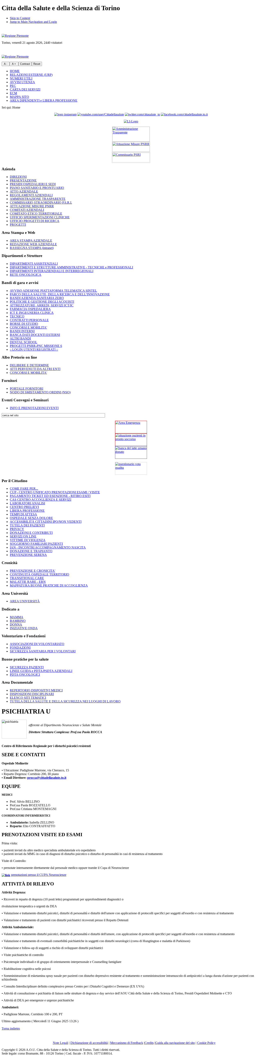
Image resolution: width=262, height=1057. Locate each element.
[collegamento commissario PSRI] (131, 157)
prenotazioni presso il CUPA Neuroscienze (38, 874)
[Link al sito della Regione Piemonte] (15, 35)
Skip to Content (20, 18)
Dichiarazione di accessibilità (89, 1043)
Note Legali (60, 1043)
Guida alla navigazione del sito (175, 1043)
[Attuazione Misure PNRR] (131, 147)
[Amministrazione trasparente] (131, 134)
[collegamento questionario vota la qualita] (131, 468)
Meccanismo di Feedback (126, 1043)
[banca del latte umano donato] (131, 452)
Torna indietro (11, 1028)
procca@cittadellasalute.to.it (46, 777)
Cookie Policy (206, 1043)
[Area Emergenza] (131, 427)
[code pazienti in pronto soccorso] (131, 439)
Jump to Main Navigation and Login (33, 22)
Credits (149, 1043)
